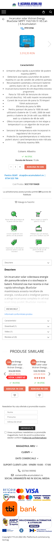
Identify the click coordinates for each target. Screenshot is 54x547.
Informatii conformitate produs (18, 314)
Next (49, 44)
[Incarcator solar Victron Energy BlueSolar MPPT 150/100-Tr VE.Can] (27, 41)
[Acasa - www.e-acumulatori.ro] (27, 4)
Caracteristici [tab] (10, 320)
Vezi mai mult (12, 309)
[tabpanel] (27, 41)
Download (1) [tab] (10, 326)
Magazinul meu (26, 445)
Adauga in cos (35, 166)
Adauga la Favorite (25, 202)
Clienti (25, 452)
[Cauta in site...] (50, 12)
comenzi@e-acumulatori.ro (28, 475)
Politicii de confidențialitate (34, 437)
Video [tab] (8, 331)
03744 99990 (28, 470)
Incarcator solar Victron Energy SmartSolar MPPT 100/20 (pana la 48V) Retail (39, 366)
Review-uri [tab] (11, 337)
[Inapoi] (2, 19)
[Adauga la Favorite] (14, 395)
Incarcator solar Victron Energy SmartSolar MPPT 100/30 (14, 366)
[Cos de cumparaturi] (43, 12)
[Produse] (4, 13)
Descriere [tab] (9, 262)
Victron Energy (14, 361)
